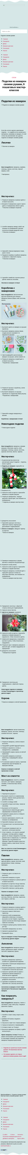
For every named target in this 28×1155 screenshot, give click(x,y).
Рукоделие (6, 41)
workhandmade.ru (6, 1146)
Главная (5, 39)
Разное (5, 50)
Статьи (14, 77)
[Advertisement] (14, 1078)
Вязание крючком (8, 46)
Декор (4, 43)
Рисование (6, 48)
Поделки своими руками (8, 35)
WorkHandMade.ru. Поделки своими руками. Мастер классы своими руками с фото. (13, 1095)
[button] (14, 1115)
